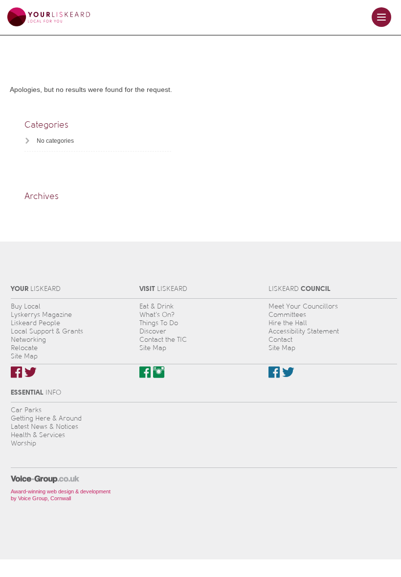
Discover (152, 331)
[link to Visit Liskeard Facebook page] (145, 372)
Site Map (24, 356)
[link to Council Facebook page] (274, 372)
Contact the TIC (163, 339)
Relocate (24, 348)
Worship (23, 443)
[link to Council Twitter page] (288, 372)
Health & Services (38, 435)
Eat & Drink (156, 306)
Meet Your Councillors (303, 306)
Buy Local (26, 306)
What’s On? (157, 314)
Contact (280, 339)
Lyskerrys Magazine (41, 314)
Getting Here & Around (46, 418)
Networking (28, 339)
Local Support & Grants (47, 331)
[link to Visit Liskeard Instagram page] (158, 372)
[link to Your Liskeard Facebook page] (16, 372)
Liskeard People (35, 323)
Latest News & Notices (44, 426)
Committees (287, 314)
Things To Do (158, 323)
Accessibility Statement (303, 331)
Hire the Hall (287, 323)
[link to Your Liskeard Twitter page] (30, 372)
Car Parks (26, 410)
